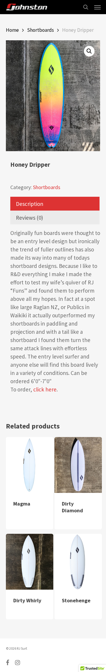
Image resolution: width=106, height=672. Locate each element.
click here (45, 389)
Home (12, 30)
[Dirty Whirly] (29, 562)
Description (29, 203)
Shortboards (40, 30)
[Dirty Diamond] (78, 465)
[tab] (55, 204)
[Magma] (29, 465)
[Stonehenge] (78, 562)
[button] (89, 51)
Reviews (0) (29, 217)
